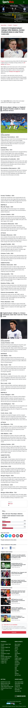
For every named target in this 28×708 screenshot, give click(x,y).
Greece (3, 11)
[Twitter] (8, 505)
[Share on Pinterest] (21, 535)
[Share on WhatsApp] (2, 535)
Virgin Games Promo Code (7, 686)
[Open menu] (24, 2)
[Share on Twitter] (10, 535)
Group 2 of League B (14, 71)
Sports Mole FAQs (19, 683)
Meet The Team (18, 688)
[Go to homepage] (8, 2)
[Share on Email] (17, 535)
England (24, 11)
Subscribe (14, 632)
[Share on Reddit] (13, 535)
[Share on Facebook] (6, 535)
